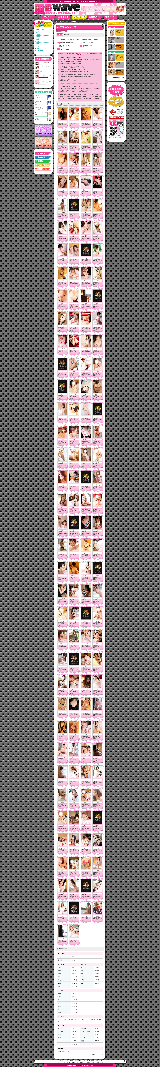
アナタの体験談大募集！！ (116, 101)
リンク (60, 1062)
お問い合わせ (99, 1062)
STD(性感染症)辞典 (43, 165)
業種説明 (43, 153)
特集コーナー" (111, 17)
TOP (56, 21)
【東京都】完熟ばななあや (118, 38)
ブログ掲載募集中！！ (116, 90)
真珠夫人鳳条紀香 (37, 119)
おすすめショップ (80, 17)
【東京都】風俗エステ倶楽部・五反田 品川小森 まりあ (119, 57)
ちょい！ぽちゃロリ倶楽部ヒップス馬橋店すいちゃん (45, 83)
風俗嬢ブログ (96, 17)
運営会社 (82, 1062)
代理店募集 (75, 1062)
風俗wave (78, 1065)
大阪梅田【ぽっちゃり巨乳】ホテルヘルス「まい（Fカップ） (41, 108)
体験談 (43, 161)
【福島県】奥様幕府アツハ (118, 63)
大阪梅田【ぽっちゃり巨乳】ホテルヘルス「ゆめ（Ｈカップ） (41, 103)
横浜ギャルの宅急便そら (44, 67)
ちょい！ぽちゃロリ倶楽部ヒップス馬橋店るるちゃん (45, 77)
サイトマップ (90, 1062)
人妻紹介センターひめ (43, 72)
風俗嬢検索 (64, 17)
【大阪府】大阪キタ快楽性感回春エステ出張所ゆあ (119, 72)
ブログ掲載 (67, 1062)
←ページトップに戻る (97, 1054)
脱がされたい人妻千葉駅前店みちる (41, 114)
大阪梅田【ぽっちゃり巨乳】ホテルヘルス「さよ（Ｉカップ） (41, 97)
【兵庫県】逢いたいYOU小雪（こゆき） (119, 46)
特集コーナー (99, 1061)
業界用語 (43, 157)
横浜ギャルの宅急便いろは (44, 63)
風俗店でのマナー (43, 169)
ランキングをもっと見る (116, 77)
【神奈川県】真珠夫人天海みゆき (119, 31)
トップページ (48, 17)
